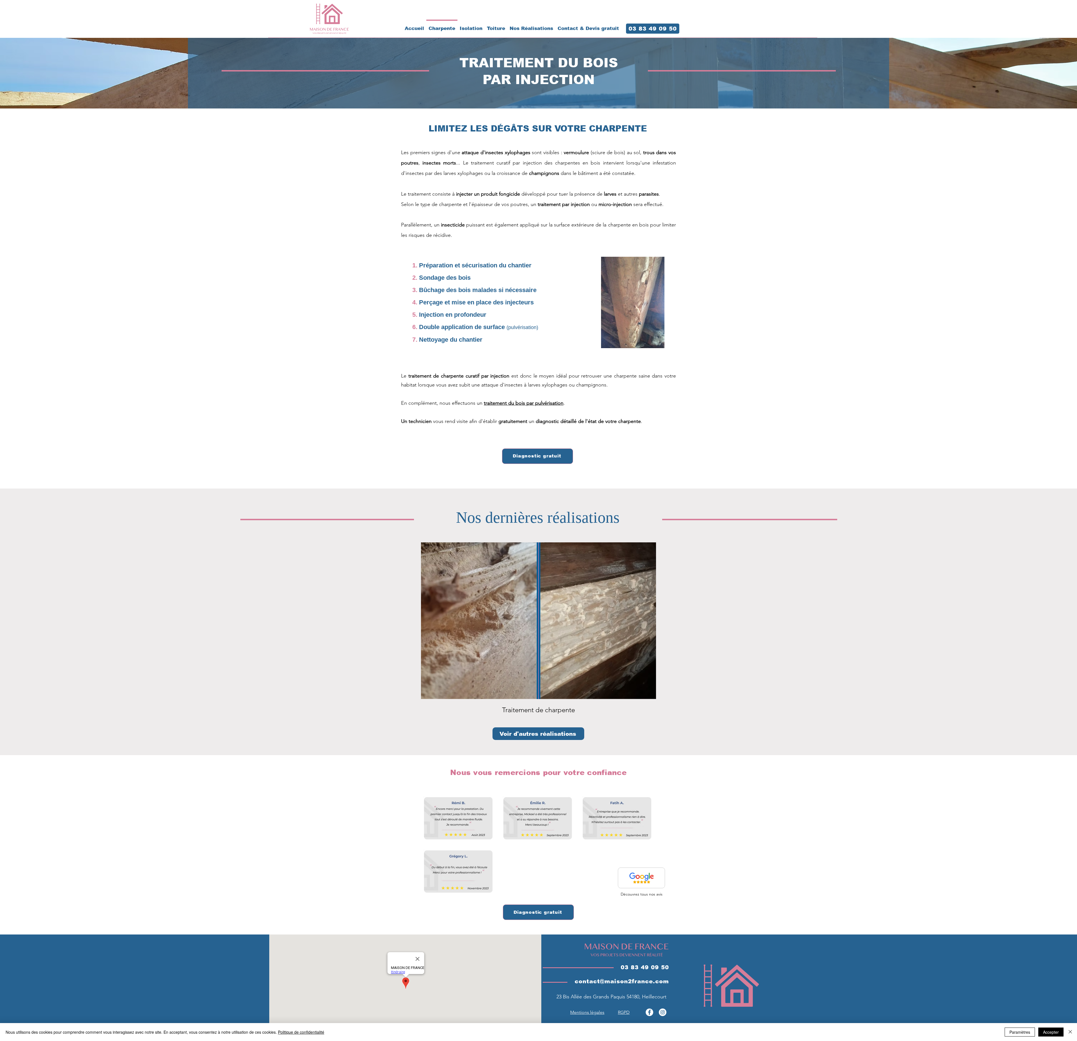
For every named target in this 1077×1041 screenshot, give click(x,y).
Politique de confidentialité (301, 1032)
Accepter (1051, 1032)
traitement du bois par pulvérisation (523, 403)
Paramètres (1019, 1032)
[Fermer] (1070, 1032)
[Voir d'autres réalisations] (641, 877)
